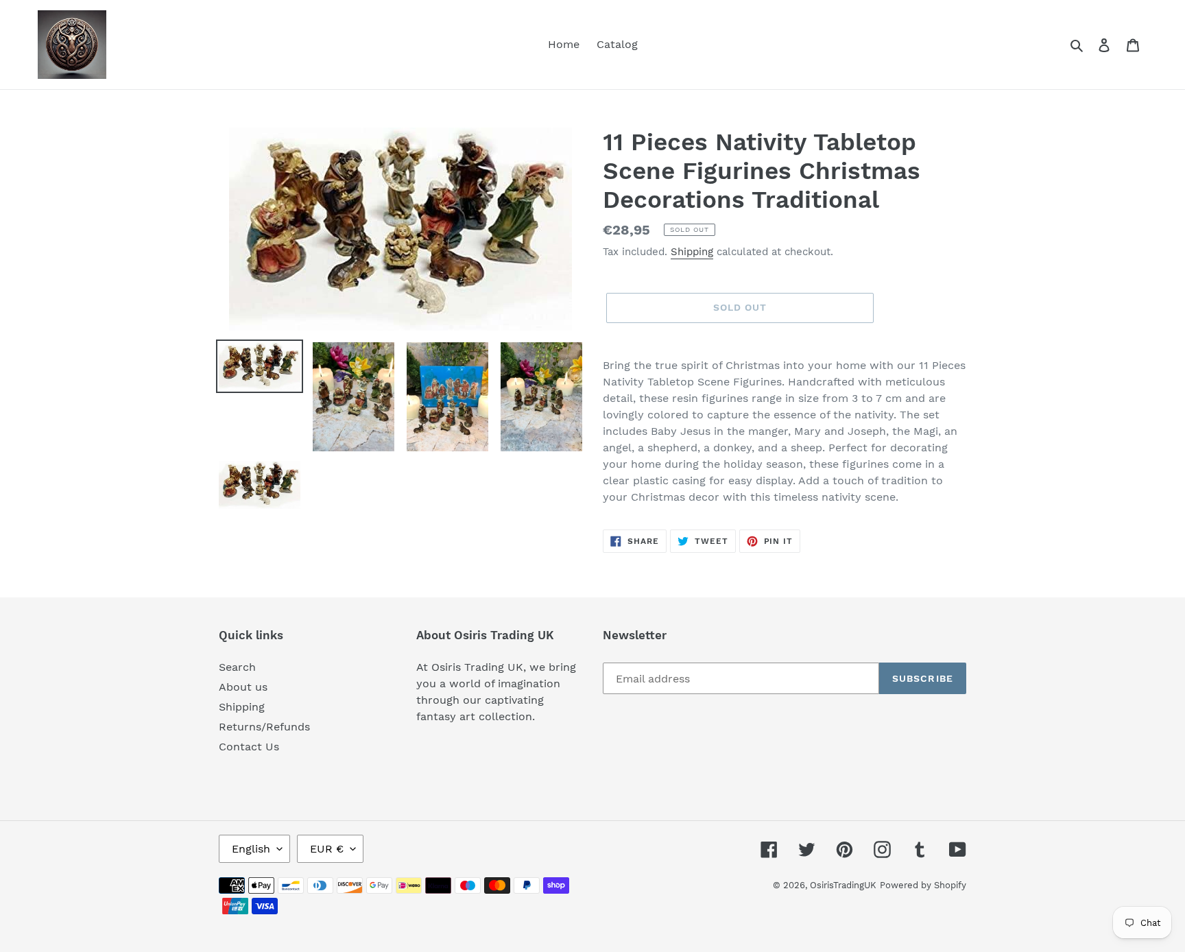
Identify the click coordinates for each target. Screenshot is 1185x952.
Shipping (692, 252)
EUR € (327, 848)
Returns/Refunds (264, 726)
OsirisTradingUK (843, 885)
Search (237, 667)
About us (243, 686)
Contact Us (249, 746)
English (251, 848)
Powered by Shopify (923, 885)
